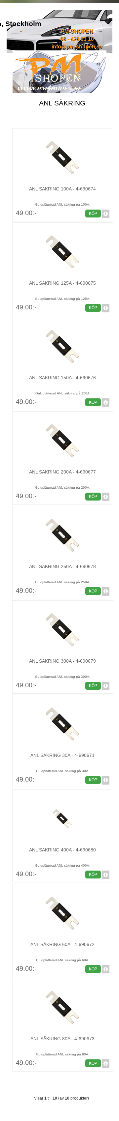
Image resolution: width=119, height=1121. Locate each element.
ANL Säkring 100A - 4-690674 (62, 188)
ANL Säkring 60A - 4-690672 (62, 944)
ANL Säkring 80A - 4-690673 (62, 1038)
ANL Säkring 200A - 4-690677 (62, 471)
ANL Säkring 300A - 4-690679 (62, 661)
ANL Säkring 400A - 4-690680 (62, 849)
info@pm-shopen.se (77, 46)
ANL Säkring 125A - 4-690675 (62, 283)
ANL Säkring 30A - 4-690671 (62, 755)
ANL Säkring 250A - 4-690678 (62, 566)
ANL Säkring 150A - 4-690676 (62, 377)
